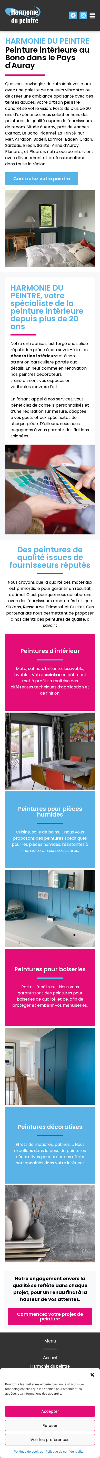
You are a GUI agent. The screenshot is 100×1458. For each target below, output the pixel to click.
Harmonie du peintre (50, 1366)
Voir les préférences (50, 1439)
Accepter (50, 1411)
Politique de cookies (28, 1451)
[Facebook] (73, 15)
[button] (92, 1374)
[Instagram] (83, 15)
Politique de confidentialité (64, 1451)
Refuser (50, 1425)
